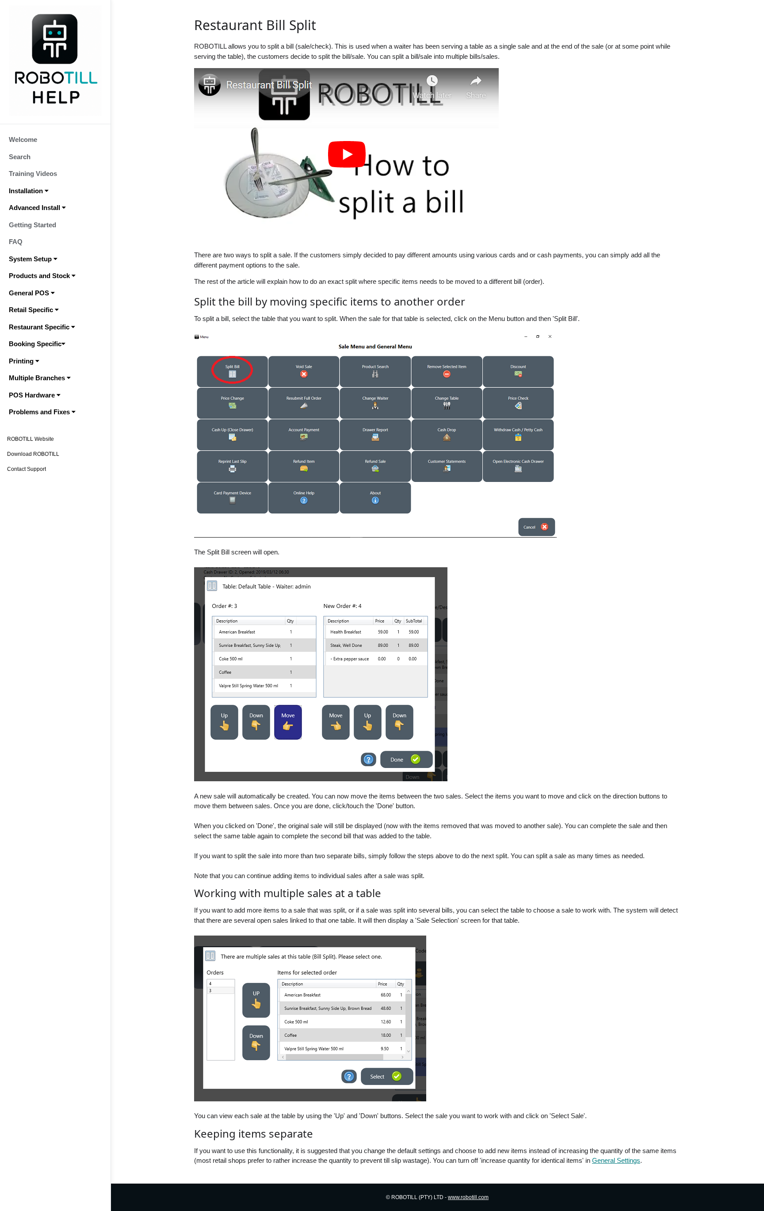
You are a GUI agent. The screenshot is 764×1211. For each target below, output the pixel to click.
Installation (27, 191)
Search (20, 156)
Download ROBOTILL (33, 454)
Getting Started (32, 225)
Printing (22, 361)
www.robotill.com (468, 1197)
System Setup (31, 259)
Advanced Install (35, 207)
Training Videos (33, 173)
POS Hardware (33, 395)
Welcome (23, 139)
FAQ (16, 241)
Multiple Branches (38, 378)
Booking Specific (35, 344)
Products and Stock (40, 275)
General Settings (616, 1160)
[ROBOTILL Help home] (55, 60)
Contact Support (26, 469)
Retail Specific (32, 309)
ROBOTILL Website (30, 439)
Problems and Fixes (40, 412)
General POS (30, 293)
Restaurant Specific (40, 327)
